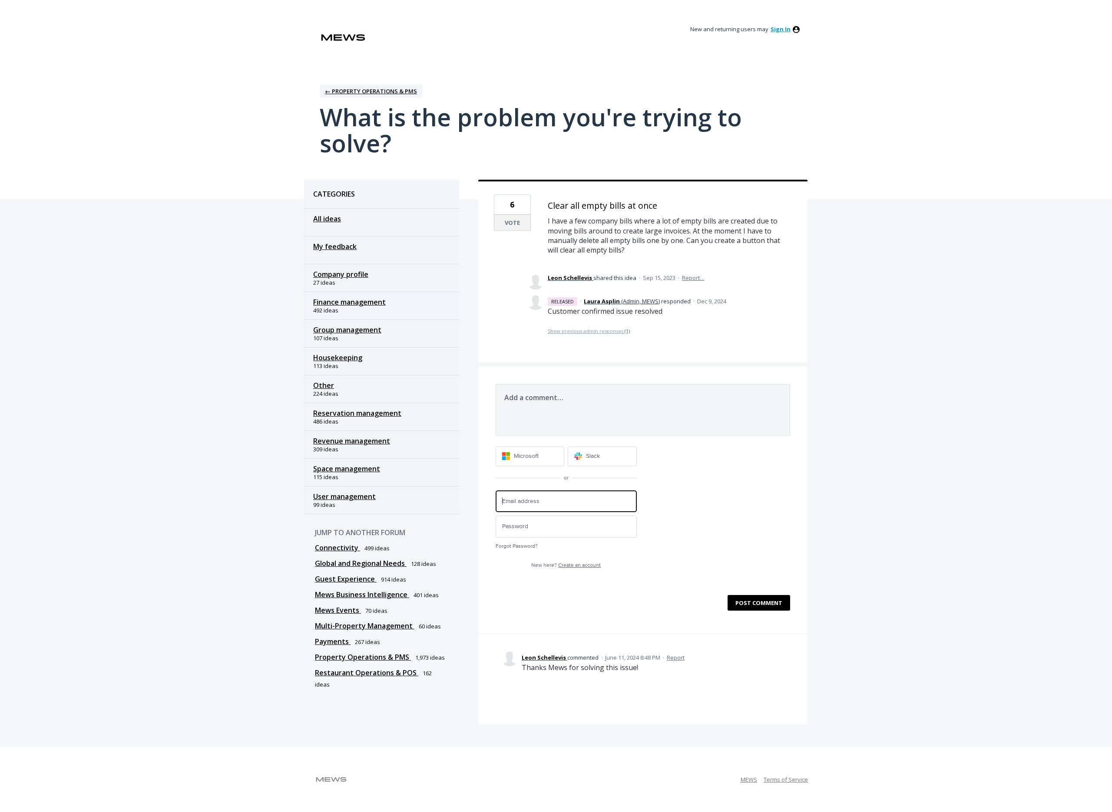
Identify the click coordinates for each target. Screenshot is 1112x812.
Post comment (758, 603)
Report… (693, 278)
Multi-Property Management (364, 626)
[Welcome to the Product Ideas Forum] (343, 37)
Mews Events (338, 610)
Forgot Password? (517, 546)
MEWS (749, 779)
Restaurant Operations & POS (366, 672)
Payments (333, 641)
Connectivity (337, 547)
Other (323, 385)
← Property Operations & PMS (371, 91)
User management (344, 496)
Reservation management (357, 413)
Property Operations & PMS (363, 657)
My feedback (335, 246)
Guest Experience (346, 579)
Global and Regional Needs (361, 563)
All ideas (327, 219)
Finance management (349, 302)
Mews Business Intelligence (362, 594)
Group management (347, 330)
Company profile (340, 274)
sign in (781, 29)
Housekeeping (337, 357)
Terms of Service (786, 779)
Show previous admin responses (589, 331)
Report (676, 657)
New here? (566, 565)
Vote (512, 223)
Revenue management (351, 441)
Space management (346, 468)
